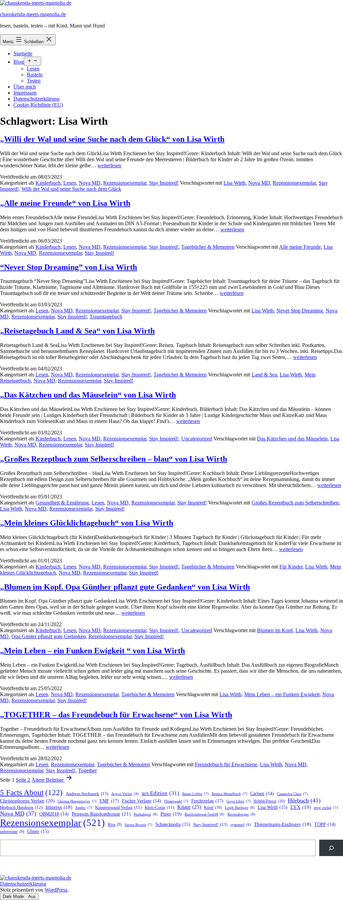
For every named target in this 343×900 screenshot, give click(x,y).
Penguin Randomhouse (101, 814)
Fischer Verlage (141, 800)
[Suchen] (331, 848)
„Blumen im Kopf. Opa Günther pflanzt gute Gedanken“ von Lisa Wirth (125, 587)
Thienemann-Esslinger (282, 824)
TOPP (325, 824)
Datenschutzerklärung (36, 99)
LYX (300, 807)
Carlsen (262, 793)
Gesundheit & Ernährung (62, 502)
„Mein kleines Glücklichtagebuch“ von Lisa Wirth (86, 523)
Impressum (25, 93)
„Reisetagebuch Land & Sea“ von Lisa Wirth (77, 330)
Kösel (213, 807)
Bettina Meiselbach (229, 794)
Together (87, 770)
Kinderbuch (48, 183)
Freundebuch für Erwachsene (226, 764)
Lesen (33, 68)
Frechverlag (207, 800)
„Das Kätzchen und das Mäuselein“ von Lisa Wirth (88, 395)
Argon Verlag (125, 794)
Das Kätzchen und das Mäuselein (292, 438)
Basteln (35, 74)
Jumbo (83, 807)
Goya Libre (238, 801)
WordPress (56, 890)
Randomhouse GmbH (204, 814)
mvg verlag (326, 807)
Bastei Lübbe (195, 794)
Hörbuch (304, 800)
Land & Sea (264, 374)
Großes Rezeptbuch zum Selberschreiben (295, 502)
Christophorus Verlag (27, 800)
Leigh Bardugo (240, 807)
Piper (171, 814)
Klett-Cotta (159, 807)
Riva (115, 825)
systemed (240, 825)
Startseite (22, 53)
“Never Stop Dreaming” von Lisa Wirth (68, 267)
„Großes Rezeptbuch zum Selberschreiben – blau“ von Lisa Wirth (113, 459)
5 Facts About (31, 792)
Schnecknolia (172, 824)
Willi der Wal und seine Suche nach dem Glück (71, 189)
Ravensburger (241, 814)
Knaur (189, 807)
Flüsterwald (176, 801)
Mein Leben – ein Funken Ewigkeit (282, 694)
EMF (109, 800)
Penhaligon (145, 814)
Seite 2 (23, 780)
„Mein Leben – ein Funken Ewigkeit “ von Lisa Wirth (92, 650)
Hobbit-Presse (269, 801)
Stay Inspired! (164, 183)
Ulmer (38, 831)
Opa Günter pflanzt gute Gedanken (48, 636)
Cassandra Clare (292, 794)
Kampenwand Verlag (118, 807)
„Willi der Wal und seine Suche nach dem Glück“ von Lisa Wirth (112, 139)
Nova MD (89, 183)
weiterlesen (109, 165)
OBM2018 (54, 814)
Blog (18, 62)
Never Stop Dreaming (299, 310)
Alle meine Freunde (300, 247)
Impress (59, 807)
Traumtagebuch (105, 316)
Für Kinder (290, 566)
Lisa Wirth (234, 183)
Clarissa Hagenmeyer (77, 801)
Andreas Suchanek (87, 793)
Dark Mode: (14, 896)
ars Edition (160, 793)
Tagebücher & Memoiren (207, 247)
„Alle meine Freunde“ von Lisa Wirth (65, 203)
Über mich (24, 86)
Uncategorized (196, 438)
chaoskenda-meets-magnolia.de (33, 14)
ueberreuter (12, 832)
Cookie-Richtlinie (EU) (38, 105)
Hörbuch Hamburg (21, 807)
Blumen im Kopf (275, 630)
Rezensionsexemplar (124, 183)
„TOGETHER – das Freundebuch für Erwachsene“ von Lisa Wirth (116, 714)
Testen (34, 80)
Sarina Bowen (138, 825)
